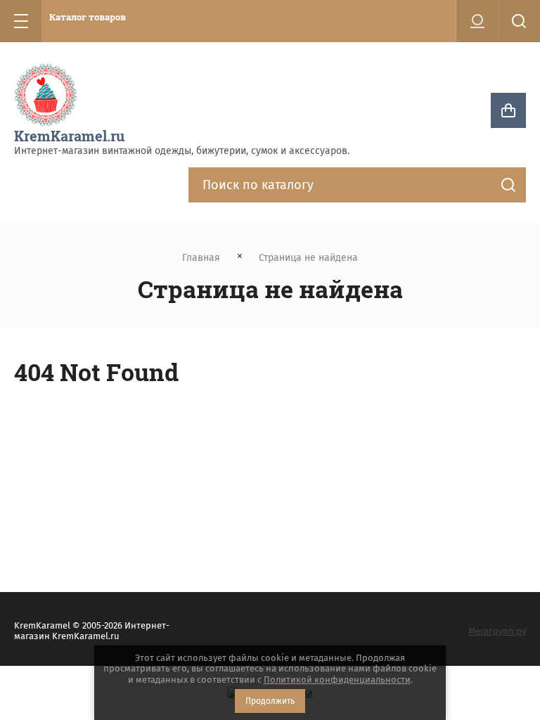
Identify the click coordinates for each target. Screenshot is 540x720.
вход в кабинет (477, 21)
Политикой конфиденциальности (337, 679)
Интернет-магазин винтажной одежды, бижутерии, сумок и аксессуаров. (181, 151)
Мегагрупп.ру (497, 631)
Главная (201, 258)
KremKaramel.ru (69, 136)
